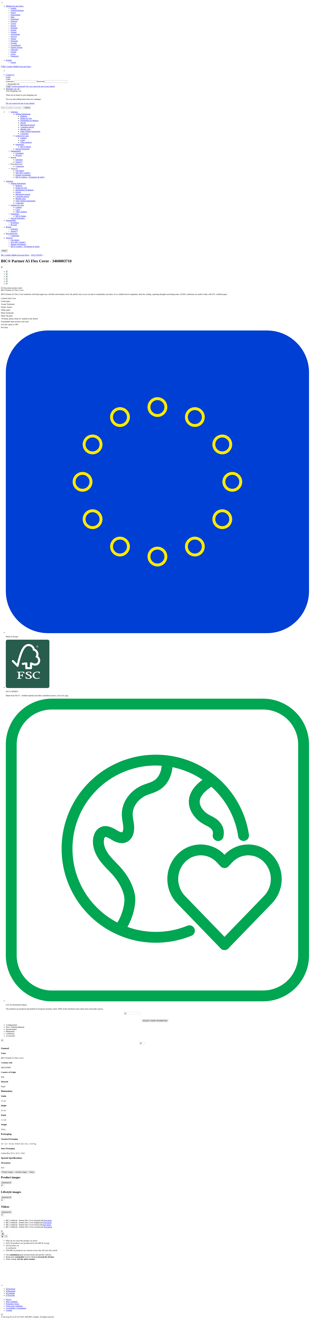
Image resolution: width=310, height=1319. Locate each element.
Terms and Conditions (14, 1306)
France (13, 13)
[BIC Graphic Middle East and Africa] (16, 67)
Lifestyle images (21, 1172)
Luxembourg (16, 45)
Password (40, 81)
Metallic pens (25, 129)
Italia (12, 17)
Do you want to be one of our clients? (40, 86)
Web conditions (12, 1302)
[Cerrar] (2, 1285)
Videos (31, 1172)
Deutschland (15, 15)
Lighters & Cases (22, 136)
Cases (22, 140)
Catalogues (20, 166)
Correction (24, 134)
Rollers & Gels (26, 118)
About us (14, 168)
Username (10, 81)
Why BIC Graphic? (23, 173)
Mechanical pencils (27, 125)
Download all (6, 1182)
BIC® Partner (25, 147)
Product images (7, 1172)
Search (27, 108)
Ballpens (23, 116)
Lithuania (14, 50)
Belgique (14, 28)
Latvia (13, 54)
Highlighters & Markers (29, 121)
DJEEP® (19, 160)
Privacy (9, 1299)
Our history (20, 171)
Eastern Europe (16, 47)
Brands (8, 227)
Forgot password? (19, 86)
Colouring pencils (27, 127)
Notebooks (20, 144)
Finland (13, 32)
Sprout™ (19, 162)
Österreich (15, 56)
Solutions (14, 112)
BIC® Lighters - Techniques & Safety (30, 177)
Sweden (14, 43)
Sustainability (16, 151)
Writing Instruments (23, 114)
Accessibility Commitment (16, 1308)
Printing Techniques (23, 175)
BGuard (19, 155)
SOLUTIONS (36, 255)
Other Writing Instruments (30, 131)
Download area (12, 233)
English (9, 60)
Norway (14, 37)
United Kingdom (17, 10)
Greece (13, 23)
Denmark (14, 41)
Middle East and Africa (14, 6)
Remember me (13, 84)
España (13, 8)
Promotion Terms (12, 1304)
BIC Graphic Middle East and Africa (15, 255)
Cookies (9, 1310)
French (13, 62)
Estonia (13, 52)
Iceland (13, 30)
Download (48, 1220)
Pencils (23, 123)
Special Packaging (23, 149)
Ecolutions (20, 153)
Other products (26, 142)
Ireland (13, 26)
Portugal (14, 21)
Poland (13, 39)
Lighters (23, 138)
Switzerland (15, 34)
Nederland (15, 19)
